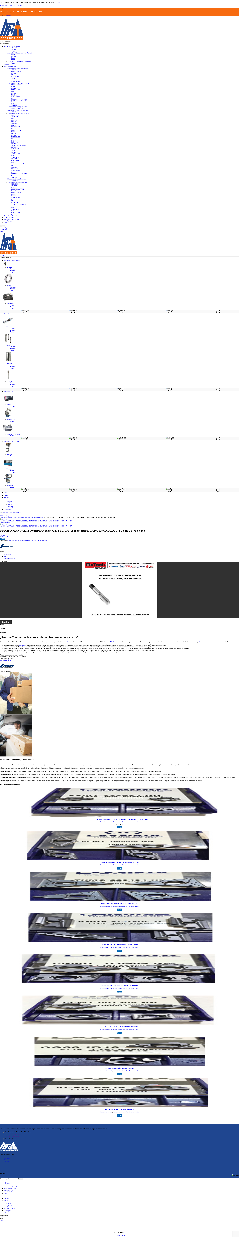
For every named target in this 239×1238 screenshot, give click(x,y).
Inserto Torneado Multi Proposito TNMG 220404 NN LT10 (119, 903)
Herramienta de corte (10, 66)
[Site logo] (11, 39)
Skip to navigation (5, 5)
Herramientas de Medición (11, 216)
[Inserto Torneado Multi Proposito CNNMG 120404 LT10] (119, 969)
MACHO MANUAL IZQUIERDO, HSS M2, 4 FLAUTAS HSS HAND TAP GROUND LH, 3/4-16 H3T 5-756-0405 (36, 521)
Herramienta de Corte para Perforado (18, 68)
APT (12, 118)
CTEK (12, 421)
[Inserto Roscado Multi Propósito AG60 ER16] (119, 1092)
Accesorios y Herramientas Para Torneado (19, 53)
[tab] (7, 555)
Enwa (13, 86)
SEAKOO (14, 147)
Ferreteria (6, 65)
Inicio (2, 517)
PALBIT (13, 98)
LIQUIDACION (9, 217)
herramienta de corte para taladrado (17, 110)
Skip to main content (17, 5)
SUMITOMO (15, 76)
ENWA (13, 187)
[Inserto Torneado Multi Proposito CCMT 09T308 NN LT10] (119, 1010)
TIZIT (13, 150)
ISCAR (13, 128)
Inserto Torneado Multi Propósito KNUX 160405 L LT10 (119, 944)
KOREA (14, 132)
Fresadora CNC (11, 419)
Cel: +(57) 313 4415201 (12, 1136)
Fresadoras (10, 485)
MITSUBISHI (15, 81)
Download (6, 622)
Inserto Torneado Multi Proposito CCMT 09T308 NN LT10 (119, 1027)
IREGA (13, 88)
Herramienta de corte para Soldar (17, 107)
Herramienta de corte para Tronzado (18, 164)
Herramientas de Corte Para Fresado (18, 182)
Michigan (14, 95)
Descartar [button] (57, 2)
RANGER (14, 142)
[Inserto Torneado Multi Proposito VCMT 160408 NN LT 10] (119, 845)
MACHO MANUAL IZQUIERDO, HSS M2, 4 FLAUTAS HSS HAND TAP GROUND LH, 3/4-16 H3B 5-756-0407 (36, 526)
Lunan (13, 58)
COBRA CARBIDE (17, 85)
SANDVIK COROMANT (19, 100)
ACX (12, 165)
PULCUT (14, 140)
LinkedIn (6, 1161)
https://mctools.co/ (5, 660)
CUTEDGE (14, 185)
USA (12, 103)
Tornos (9, 221)
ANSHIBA (14, 117)
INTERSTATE (15, 127)
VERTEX (14, 177)
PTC (12, 201)
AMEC (13, 70)
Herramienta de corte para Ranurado (18, 80)
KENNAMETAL (16, 71)
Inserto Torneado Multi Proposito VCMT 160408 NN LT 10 (120, 862)
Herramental (10, 303)
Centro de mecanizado (13, 434)
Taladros (9, 454)
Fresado (9, 285)
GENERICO (15, 123)
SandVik (13, 143)
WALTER (14, 159)
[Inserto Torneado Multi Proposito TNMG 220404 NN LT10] (119, 887)
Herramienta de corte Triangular (16, 179)
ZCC (12, 162)
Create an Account (119, 1235)
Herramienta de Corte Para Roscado (18, 83)
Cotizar (2, 539)
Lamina (13, 56)
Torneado (9, 267)
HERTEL (14, 125)
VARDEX (14, 105)
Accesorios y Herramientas (12, 46)
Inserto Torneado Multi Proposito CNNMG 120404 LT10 (119, 986)
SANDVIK (14, 202)
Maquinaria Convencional (11, 219)
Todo (5, 222)
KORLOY (14, 133)
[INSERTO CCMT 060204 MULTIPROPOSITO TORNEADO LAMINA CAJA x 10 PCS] (119, 802)
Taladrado (9, 363)
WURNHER (15, 160)
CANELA (14, 120)
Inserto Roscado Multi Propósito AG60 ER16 (119, 1109)
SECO (13, 101)
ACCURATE (15, 115)
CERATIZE (14, 122)
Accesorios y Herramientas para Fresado (19, 48)
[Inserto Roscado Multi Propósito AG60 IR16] (119, 1051)
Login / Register (8, 1212)
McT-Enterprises (113, 642)
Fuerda (13, 54)
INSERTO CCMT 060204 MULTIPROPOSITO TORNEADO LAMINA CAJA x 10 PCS (119, 819)
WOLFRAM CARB (17, 212)
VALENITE (15, 157)
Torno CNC (10, 404)
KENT (13, 91)
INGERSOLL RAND (17, 189)
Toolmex (13, 49)
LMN (13, 75)
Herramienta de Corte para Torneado (18, 113)
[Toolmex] (7, 547)
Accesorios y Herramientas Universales (19, 61)
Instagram (7, 1158)
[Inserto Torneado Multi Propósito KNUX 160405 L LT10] (119, 928)
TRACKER (14, 180)
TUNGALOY (15, 154)
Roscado (9, 381)
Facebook (7, 1160)
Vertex (13, 51)
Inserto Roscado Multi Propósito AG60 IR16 (119, 1068)
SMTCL (12, 406)
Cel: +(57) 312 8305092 (12, 1134)
